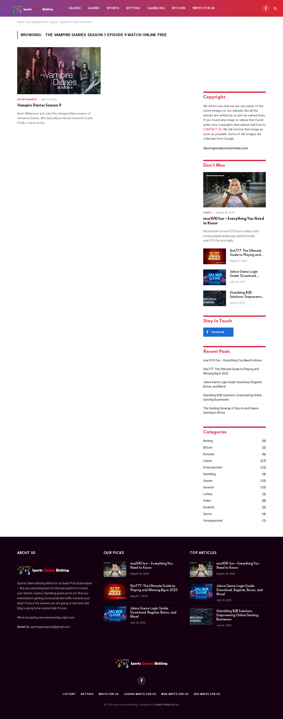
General (208, 487)
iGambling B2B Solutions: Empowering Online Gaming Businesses (246, 295)
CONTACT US (212, 129)
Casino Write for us (140, 694)
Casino (74, 8)
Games (94, 8)
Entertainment (27, 99)
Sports (113, 8)
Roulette (208, 507)
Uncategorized (213, 520)
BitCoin (178, 8)
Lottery (208, 494)
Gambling (156, 8)
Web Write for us (175, 694)
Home (20, 22)
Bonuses (209, 454)
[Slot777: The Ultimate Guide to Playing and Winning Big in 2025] (214, 256)
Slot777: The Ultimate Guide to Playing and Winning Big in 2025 (245, 253)
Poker (207, 500)
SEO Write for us (207, 694)
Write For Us (203, 8)
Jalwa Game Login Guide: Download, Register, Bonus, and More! (244, 274)
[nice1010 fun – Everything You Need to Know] (234, 189)
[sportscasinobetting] (32, 8)
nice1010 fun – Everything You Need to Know (233, 221)
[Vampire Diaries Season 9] (59, 70)
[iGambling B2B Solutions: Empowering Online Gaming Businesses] (214, 298)
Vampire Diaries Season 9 (39, 105)
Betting (133, 8)
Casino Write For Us (166, 704)
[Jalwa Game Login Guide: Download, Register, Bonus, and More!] (214, 277)
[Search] (275, 8)
